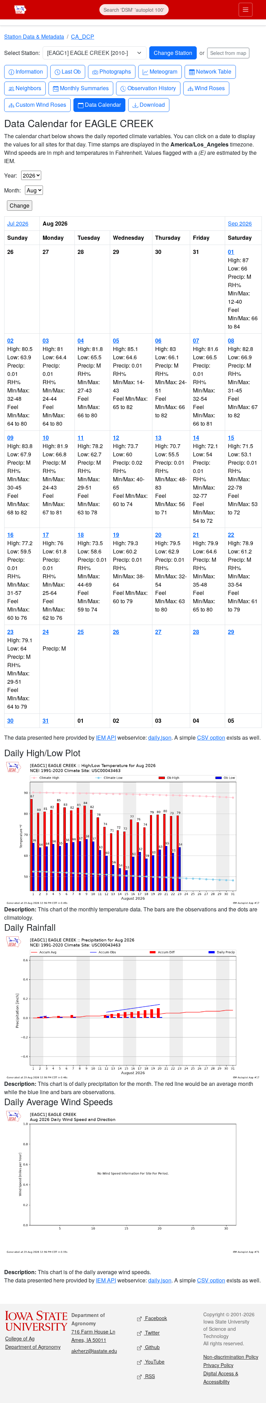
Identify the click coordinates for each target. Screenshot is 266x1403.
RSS (149, 1376)
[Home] (20, 9)
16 (10, 535)
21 (196, 535)
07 (196, 340)
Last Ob (71, 71)
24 (46, 632)
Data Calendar (103, 104)
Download (152, 104)
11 (81, 438)
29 (231, 632)
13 (158, 438)
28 (196, 632)
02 (10, 340)
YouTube (154, 1361)
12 (116, 438)
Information (29, 71)
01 (231, 252)
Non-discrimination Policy (230, 1356)
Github (152, 1347)
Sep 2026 (240, 223)
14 (196, 438)
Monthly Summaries (84, 88)
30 (10, 720)
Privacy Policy (218, 1365)
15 (231, 438)
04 (81, 340)
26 (116, 632)
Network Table (213, 71)
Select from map (228, 52)
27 (158, 632)
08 (231, 340)
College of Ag (20, 1338)
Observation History (151, 88)
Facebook (155, 1318)
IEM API (106, 737)
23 (10, 632)
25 (81, 632)
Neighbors (28, 88)
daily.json (159, 737)
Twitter (152, 1332)
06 (158, 340)
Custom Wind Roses (40, 104)
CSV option (211, 737)
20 (158, 535)
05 (116, 340)
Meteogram (163, 71)
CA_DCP (82, 36)
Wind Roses (209, 88)
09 (10, 438)
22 (231, 535)
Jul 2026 (17, 223)
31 (46, 720)
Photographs (115, 71)
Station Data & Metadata (34, 36)
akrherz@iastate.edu (94, 1350)
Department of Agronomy (33, 1346)
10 (46, 438)
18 (81, 535)
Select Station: (22, 53)
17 (46, 535)
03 (46, 340)
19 (116, 535)
